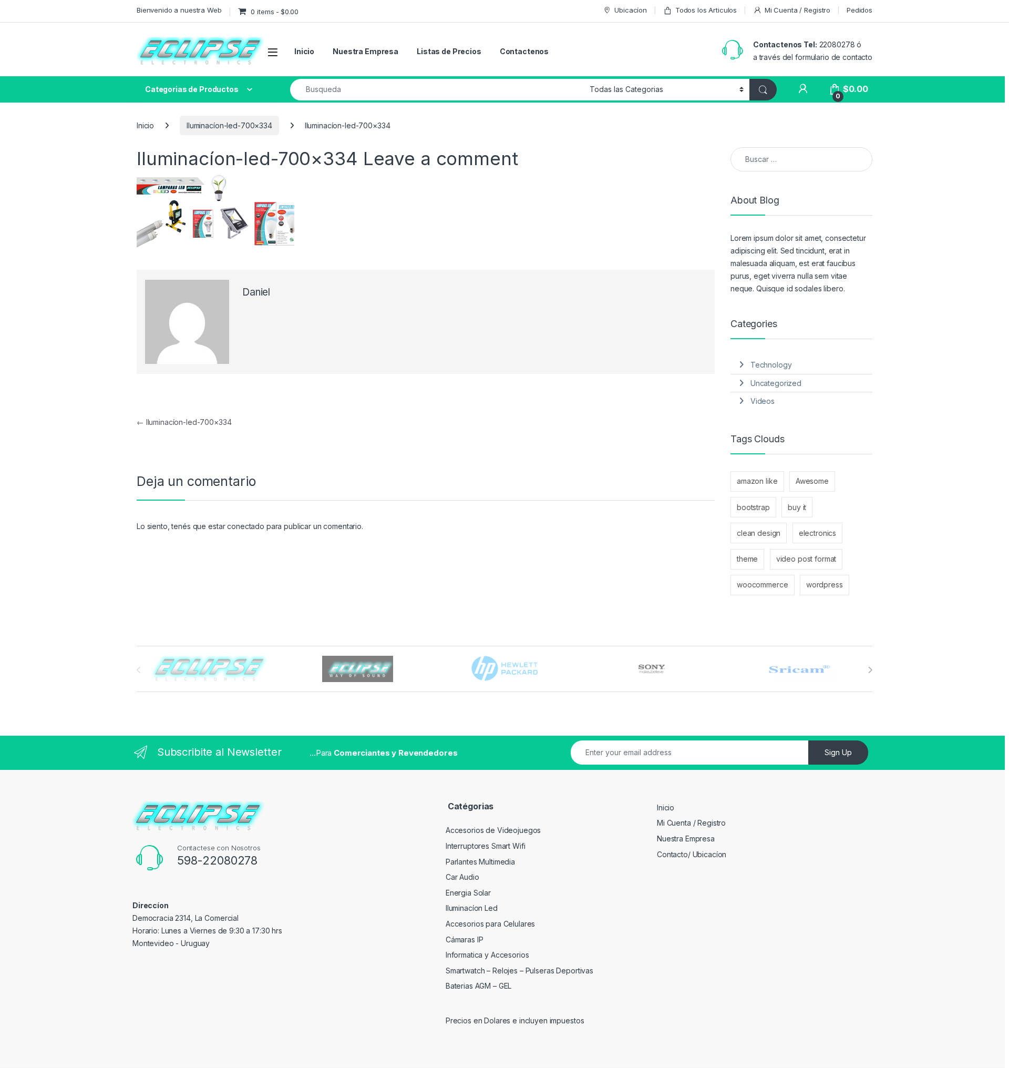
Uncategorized (775, 383)
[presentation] (870, 670)
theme (747, 558)
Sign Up (838, 752)
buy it (797, 507)
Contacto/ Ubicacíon (691, 854)
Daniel (256, 292)
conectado (245, 526)
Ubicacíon (630, 10)
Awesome (812, 480)
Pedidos (859, 10)
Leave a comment (440, 158)
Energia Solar (468, 892)
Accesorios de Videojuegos (493, 830)
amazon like (757, 480)
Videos (762, 401)
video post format (806, 558)
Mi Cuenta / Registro (797, 10)
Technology (771, 364)
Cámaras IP (464, 939)
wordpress (824, 584)
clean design (758, 533)
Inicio (304, 51)
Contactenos (524, 51)
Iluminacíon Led (472, 907)
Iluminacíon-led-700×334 (229, 125)
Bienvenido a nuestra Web (179, 10)
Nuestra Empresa (365, 51)
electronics (817, 533)
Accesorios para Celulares (491, 923)
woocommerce (762, 584)
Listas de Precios (449, 51)
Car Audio (462, 876)
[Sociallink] (150, 967)
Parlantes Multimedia (480, 861)
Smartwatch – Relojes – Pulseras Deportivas (519, 970)
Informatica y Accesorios (487, 954)
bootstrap (753, 507)
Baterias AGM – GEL (478, 985)
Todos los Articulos (706, 10)
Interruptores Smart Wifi (486, 845)
